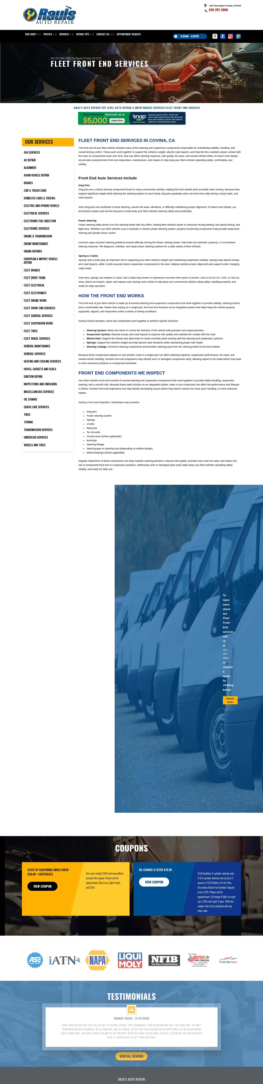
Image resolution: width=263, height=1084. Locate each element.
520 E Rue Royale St (75, 58)
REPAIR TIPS (82, 34)
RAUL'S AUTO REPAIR (87, 107)
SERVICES (64, 34)
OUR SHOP (30, 34)
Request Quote (230, 700)
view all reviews (132, 1052)
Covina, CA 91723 (93, 58)
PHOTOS (47, 34)
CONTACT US (102, 34)
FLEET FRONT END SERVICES (183, 107)
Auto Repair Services (99, 1082)
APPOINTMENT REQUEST (129, 34)
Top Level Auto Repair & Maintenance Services (133, 107)
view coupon (42, 886)
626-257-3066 (218, 9)
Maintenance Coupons (163, 1082)
